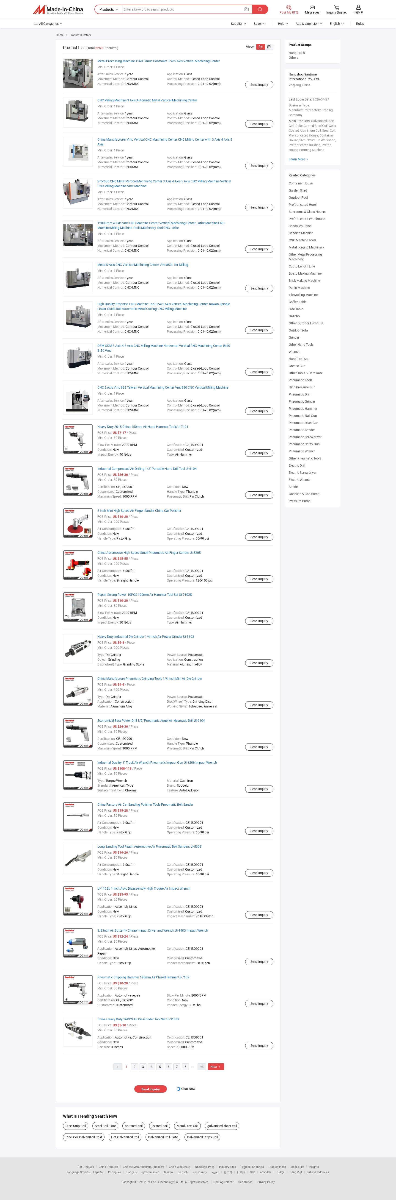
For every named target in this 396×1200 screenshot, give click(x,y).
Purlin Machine (299, 287)
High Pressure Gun (302, 387)
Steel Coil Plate (105, 1126)
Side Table (296, 309)
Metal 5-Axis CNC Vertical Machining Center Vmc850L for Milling (142, 264)
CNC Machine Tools (302, 240)
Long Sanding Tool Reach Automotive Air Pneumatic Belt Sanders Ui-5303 (149, 846)
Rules (360, 23)
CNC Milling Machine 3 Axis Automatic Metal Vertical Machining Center (147, 100)
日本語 (241, 1172)
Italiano (168, 1172)
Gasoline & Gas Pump (304, 494)
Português (114, 1172)
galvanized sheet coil (222, 1126)
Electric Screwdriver (302, 472)
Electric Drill (297, 465)
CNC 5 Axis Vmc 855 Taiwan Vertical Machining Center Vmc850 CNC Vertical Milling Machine (162, 387)
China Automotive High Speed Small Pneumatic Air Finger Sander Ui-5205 (149, 552)
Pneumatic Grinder (302, 401)
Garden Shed (298, 190)
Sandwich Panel (300, 226)
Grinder (294, 337)
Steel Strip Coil (76, 1126)
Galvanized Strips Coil (202, 1137)
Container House (301, 183)
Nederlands (199, 1172)
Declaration (245, 1182)
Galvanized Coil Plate (163, 1137)
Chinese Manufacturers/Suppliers (143, 1167)
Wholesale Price (204, 1167)
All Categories (49, 23)
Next (215, 1066)
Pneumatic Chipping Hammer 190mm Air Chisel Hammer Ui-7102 (143, 977)
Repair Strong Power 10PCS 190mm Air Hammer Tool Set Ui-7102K (144, 594)
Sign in (358, 12)
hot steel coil (134, 1126)
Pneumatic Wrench (302, 451)
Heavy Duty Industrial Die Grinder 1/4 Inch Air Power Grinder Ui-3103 (145, 636)
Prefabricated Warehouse (307, 219)
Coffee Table (297, 302)
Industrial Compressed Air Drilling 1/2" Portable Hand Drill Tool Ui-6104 (147, 468)
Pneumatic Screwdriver (305, 437)
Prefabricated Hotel (302, 204)
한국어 (228, 1172)
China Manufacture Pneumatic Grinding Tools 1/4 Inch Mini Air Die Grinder (149, 678)
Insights (314, 1167)
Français (131, 1172)
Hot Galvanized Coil (125, 1137)
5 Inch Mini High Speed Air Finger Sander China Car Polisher (139, 510)
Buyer (258, 23)
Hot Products (85, 1167)
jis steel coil (160, 1126)
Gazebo (294, 316)
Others (293, 57)
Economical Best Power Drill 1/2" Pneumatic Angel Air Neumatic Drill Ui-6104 (151, 720)
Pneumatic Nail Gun (303, 415)
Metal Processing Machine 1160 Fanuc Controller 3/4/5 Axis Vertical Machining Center (158, 61)
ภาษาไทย (266, 1172)
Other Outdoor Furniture (306, 323)
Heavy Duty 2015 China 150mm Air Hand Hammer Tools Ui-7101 (142, 426)
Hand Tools (297, 52)
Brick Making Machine (304, 280)
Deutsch (183, 1172)
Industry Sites (227, 1167)
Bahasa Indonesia (318, 1172)
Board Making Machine (305, 273)
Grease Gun (297, 366)
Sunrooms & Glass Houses (307, 211)
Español (98, 1172)
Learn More (299, 159)
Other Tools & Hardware (306, 373)
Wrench (294, 351)
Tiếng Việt (295, 1172)
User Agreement (224, 1182)
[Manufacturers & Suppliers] (58, 9)
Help (281, 23)
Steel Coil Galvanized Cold (84, 1137)
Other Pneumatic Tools (305, 458)
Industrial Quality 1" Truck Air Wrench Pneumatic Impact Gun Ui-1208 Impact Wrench (157, 762)
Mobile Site (297, 1167)
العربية (215, 1172)
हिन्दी (252, 1172)
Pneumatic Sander (302, 430)
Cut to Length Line (302, 266)
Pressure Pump (300, 501)
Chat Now (188, 1088)
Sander (294, 486)
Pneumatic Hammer (303, 408)
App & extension (307, 23)
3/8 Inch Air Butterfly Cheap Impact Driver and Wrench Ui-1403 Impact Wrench (152, 930)
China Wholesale (179, 1167)
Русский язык (150, 1172)
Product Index (277, 1167)
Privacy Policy (266, 1182)
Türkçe (280, 1172)
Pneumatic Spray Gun (304, 444)
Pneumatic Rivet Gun (304, 422)
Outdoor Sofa (298, 330)
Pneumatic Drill (299, 394)
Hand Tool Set (298, 358)
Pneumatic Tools (300, 380)
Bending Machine (301, 233)
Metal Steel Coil (187, 1126)
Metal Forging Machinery (306, 247)
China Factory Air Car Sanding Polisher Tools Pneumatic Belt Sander (145, 804)
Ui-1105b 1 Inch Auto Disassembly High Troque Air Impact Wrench (143, 888)
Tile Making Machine (303, 294)
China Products (108, 1167)
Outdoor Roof (298, 197)
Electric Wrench (300, 479)
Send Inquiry (259, 84)
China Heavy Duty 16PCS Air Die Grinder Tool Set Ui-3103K (138, 1019)
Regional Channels (252, 1167)
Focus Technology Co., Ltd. (168, 1182)
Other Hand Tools (301, 344)
